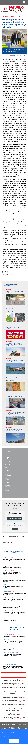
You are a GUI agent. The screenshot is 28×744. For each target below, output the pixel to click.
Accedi (14, 529)
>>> (22, 680)
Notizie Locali (8, 16)
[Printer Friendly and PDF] (21, 56)
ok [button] (14, 741)
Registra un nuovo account (15, 518)
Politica (17, 16)
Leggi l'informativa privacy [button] (13, 737)
